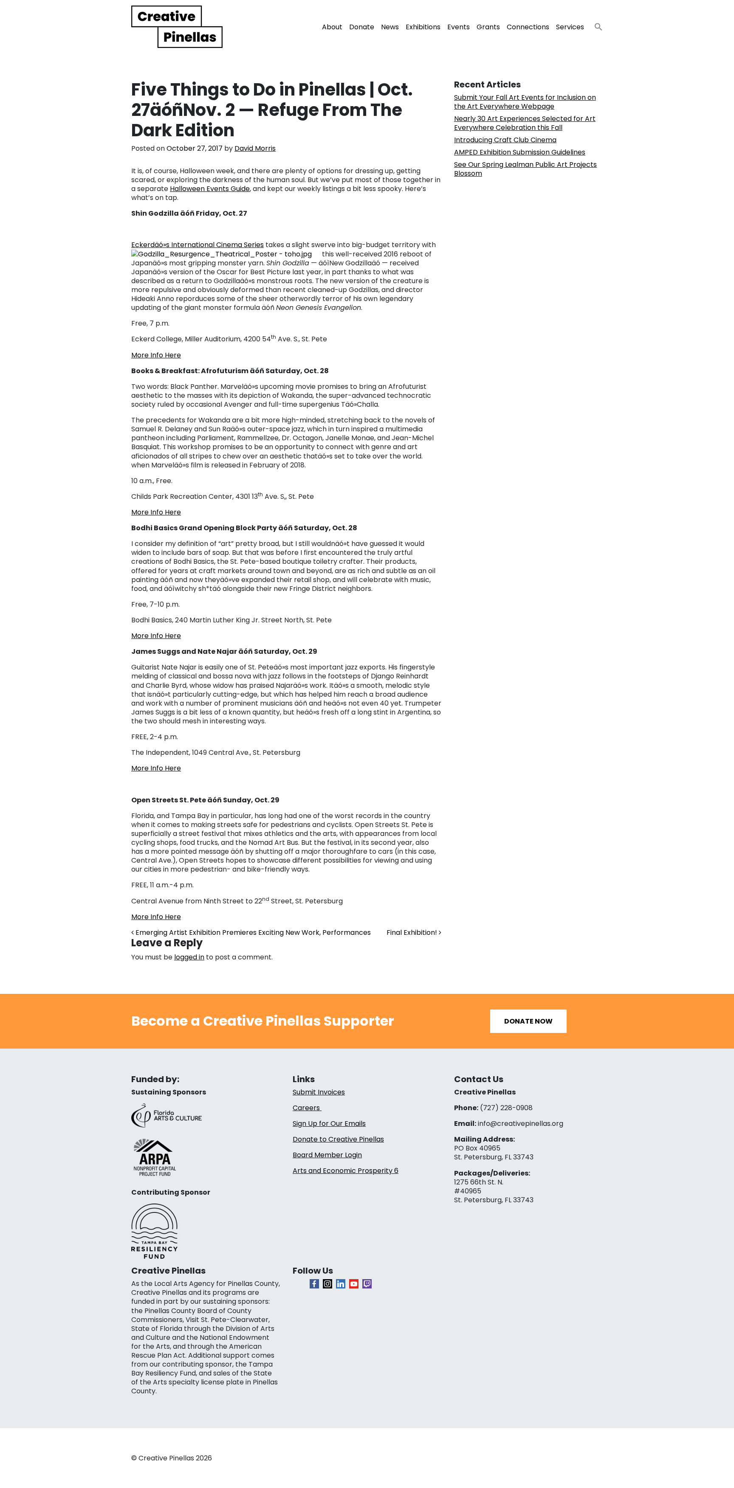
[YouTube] (354, 1283)
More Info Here (156, 355)
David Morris (255, 148)
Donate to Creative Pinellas (338, 1139)
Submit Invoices (319, 1092)
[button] (595, 24)
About (332, 27)
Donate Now (528, 1021)
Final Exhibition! (413, 932)
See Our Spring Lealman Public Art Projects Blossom (525, 169)
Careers (307, 1108)
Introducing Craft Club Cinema (505, 140)
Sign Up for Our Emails (329, 1123)
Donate (361, 27)
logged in (189, 957)
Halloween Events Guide (210, 189)
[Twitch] (367, 1283)
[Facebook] (314, 1283)
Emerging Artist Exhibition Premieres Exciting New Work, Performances (252, 932)
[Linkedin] (340, 1283)
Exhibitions (423, 27)
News (390, 27)
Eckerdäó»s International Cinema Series (197, 245)
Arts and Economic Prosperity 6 (345, 1171)
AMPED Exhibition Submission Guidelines (519, 152)
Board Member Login (327, 1155)
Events (458, 27)
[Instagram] (327, 1283)
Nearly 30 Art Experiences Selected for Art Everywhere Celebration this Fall (525, 123)
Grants (488, 27)
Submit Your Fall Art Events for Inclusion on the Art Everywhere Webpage (525, 102)
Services (570, 27)
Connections (528, 27)
